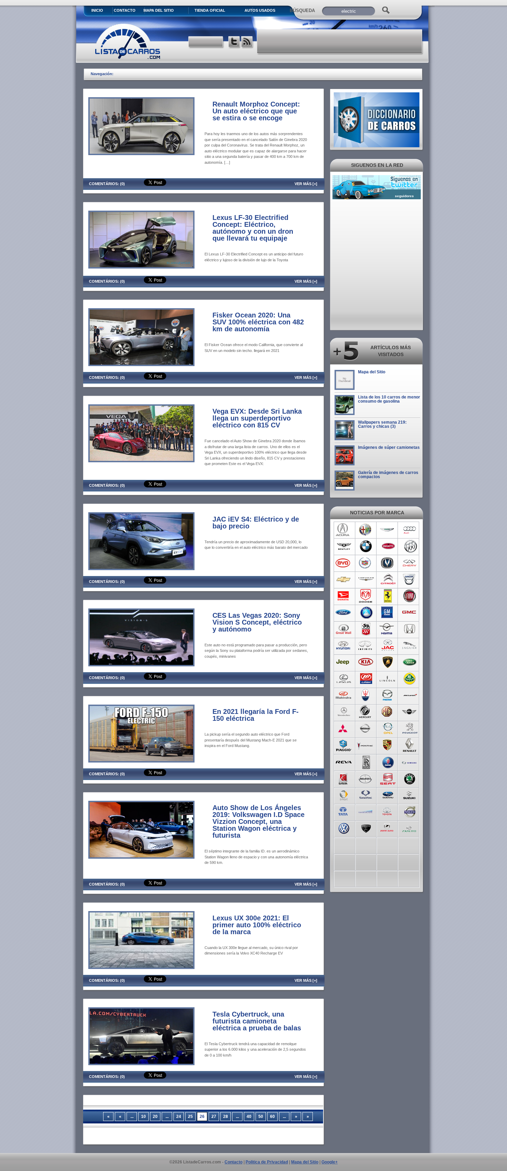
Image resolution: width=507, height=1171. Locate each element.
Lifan (366, 678)
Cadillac (366, 563)
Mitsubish (344, 728)
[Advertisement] (340, 41)
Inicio (97, 10)
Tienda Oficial (210, 10)
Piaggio (344, 745)
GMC (410, 612)
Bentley (344, 546)
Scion (366, 778)
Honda (410, 629)
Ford (344, 612)
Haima (388, 629)
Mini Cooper (410, 712)
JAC (388, 645)
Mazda (388, 695)
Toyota (388, 811)
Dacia (410, 579)
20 (155, 1116)
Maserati (366, 695)
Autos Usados (260, 10)
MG (388, 712)
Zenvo (366, 827)
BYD (344, 563)
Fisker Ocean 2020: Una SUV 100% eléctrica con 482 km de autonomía (258, 322)
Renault (410, 745)
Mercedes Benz (344, 712)
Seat (388, 778)
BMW (366, 546)
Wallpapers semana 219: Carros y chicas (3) (382, 424)
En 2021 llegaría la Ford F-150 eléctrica (255, 715)
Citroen (388, 579)
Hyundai (344, 645)
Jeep (344, 662)
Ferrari (388, 596)
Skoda (410, 778)
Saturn (344, 778)
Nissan (366, 728)
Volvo (410, 811)
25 (190, 1116)
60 (272, 1116)
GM (388, 612)
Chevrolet (344, 579)
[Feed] (247, 42)
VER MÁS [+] (306, 184)
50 (260, 1116)
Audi (410, 530)
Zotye (388, 827)
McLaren (410, 695)
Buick (410, 546)
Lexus (344, 678)
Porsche (388, 745)
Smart (344, 794)
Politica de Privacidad (267, 1162)
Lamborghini (388, 662)
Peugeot (410, 728)
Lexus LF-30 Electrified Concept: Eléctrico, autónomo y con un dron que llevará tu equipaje (252, 228)
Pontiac (366, 745)
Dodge (366, 596)
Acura (344, 530)
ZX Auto (410, 827)
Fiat (410, 596)
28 (225, 1116)
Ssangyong (366, 794)
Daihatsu (344, 596)
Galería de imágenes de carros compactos (388, 474)
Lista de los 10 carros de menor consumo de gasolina (389, 399)
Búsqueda (302, 10)
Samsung (410, 761)
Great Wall (344, 629)
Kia (366, 662)
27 (213, 1116)
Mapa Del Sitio (158, 10)
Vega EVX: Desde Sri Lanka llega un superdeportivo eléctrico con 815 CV (257, 418)
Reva (344, 761)
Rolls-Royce (366, 761)
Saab (388, 761)
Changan (388, 563)
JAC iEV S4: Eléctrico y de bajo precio (255, 522)
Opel (388, 728)
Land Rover (410, 662)
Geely (366, 612)
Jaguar (410, 645)
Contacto (125, 10)
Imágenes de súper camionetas (389, 447)
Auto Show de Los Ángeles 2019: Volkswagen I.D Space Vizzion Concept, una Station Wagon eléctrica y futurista (258, 821)
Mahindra (344, 695)
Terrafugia (366, 811)
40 (249, 1116)
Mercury (366, 712)
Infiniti (366, 645)
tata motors (344, 811)
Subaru (388, 794)
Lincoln (388, 678)
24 (178, 1116)
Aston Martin (388, 530)
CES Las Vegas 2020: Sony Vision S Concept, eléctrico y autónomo (257, 622)
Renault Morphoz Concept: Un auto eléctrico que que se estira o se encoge (256, 111)
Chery (410, 563)
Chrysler (366, 579)
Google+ (329, 1162)
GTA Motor (366, 629)
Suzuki (410, 794)
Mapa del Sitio (371, 372)
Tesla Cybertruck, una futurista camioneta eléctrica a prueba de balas (256, 1021)
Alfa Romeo (366, 530)
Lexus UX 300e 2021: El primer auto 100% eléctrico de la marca (256, 925)
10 (143, 1116)
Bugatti (388, 546)
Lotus (410, 678)
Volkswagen (344, 827)
